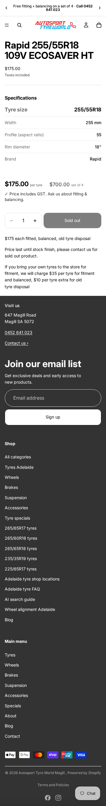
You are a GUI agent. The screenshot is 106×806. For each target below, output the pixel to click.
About (10, 715)
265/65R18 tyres (21, 548)
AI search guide (20, 599)
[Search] (19, 25)
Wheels (12, 477)
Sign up (53, 417)
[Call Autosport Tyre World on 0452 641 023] (73, 25)
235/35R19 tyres (21, 558)
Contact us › (16, 343)
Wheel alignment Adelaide (30, 609)
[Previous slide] (6, 7)
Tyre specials (17, 517)
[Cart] (98, 25)
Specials (13, 705)
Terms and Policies (53, 785)
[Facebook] (47, 797)
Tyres (10, 654)
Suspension (16, 497)
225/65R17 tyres (21, 568)
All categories (18, 457)
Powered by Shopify (84, 773)
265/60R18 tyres (21, 538)
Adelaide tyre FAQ (22, 589)
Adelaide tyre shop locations (32, 578)
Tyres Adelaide (19, 467)
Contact (12, 736)
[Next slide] (99, 7)
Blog (9, 619)
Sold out (72, 220)
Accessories (16, 507)
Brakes (11, 487)
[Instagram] (58, 797)
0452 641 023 (18, 332)
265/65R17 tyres (21, 528)
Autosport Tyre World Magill (42, 773)
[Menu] (7, 25)
